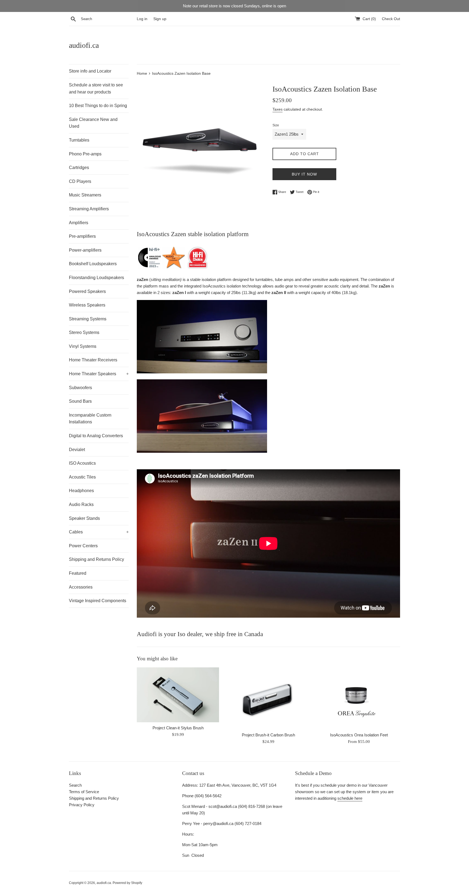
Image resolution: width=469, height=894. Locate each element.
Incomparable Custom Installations (90, 418)
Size (275, 125)
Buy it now (304, 174)
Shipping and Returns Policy (96, 559)
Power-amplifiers (85, 250)
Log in (142, 19)
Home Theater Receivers (93, 360)
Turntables (79, 140)
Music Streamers (85, 195)
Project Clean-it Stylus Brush (178, 728)
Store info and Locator (90, 71)
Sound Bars (80, 401)
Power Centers (83, 545)
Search (75, 785)
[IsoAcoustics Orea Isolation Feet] (359, 698)
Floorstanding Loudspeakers (96, 277)
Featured (77, 573)
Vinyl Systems (82, 346)
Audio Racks (81, 504)
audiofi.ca (84, 45)
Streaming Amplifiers (89, 209)
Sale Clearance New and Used (93, 123)
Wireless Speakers (87, 305)
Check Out (391, 19)
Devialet (77, 449)
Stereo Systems (84, 332)
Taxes (277, 109)
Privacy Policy (81, 804)
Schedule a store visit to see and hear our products (96, 88)
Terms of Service (84, 791)
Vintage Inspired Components (97, 600)
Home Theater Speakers (99, 373)
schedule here (349, 798)
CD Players (80, 181)
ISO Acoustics (82, 463)
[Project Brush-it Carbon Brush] (268, 698)
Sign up (159, 19)
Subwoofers (80, 387)
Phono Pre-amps (85, 154)
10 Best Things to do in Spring (98, 105)
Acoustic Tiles (82, 477)
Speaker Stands (84, 518)
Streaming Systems (87, 319)
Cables (99, 532)
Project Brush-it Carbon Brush (268, 735)
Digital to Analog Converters (96, 435)
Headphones (81, 490)
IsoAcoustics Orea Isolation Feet (359, 735)
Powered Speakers (87, 291)
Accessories (81, 587)
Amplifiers (78, 222)
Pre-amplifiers (82, 236)
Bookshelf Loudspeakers (93, 263)
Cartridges (79, 167)
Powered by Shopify (127, 883)
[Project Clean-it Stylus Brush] (178, 694)
